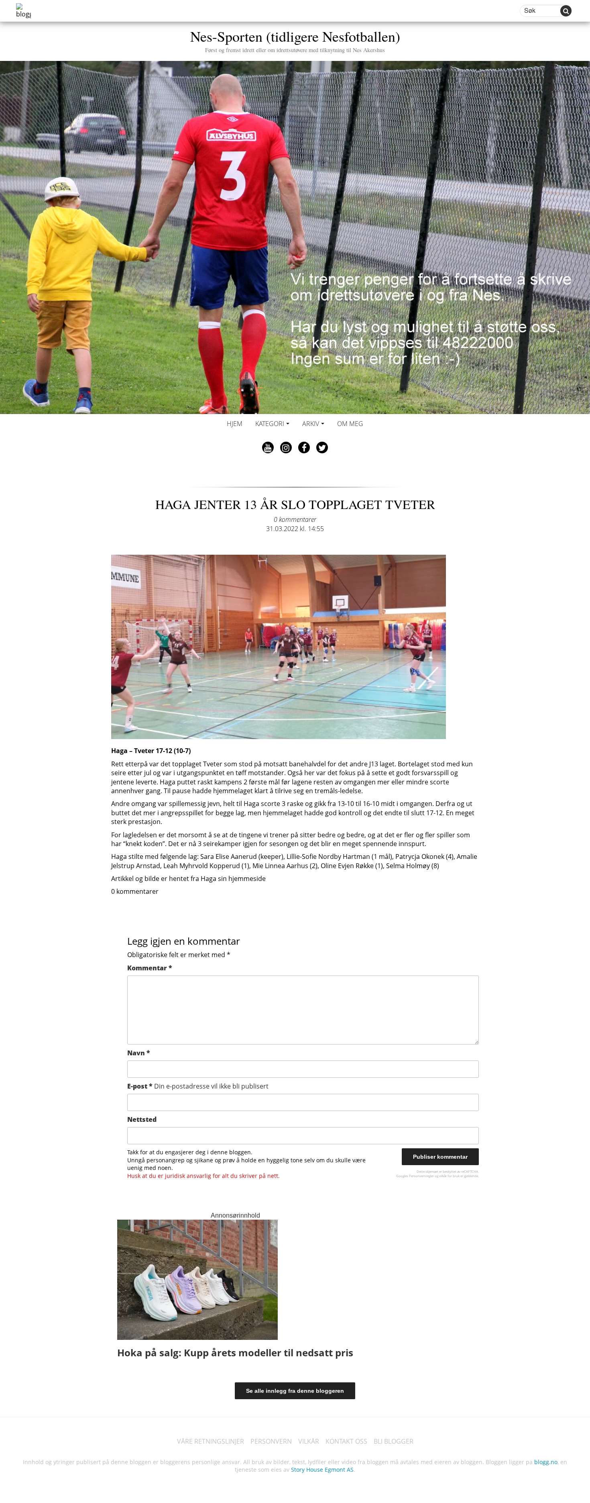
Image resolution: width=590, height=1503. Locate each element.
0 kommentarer (295, 519)
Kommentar (149, 968)
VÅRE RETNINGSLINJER (210, 1441)
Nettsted (142, 1119)
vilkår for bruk (449, 1176)
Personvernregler (421, 1176)
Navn (138, 1052)
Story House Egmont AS (322, 1469)
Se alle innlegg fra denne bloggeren (295, 1391)
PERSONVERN (271, 1441)
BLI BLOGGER (393, 1441)
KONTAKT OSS (346, 1441)
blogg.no (545, 1462)
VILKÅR (308, 1441)
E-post (198, 1086)
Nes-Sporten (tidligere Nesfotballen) (295, 39)
